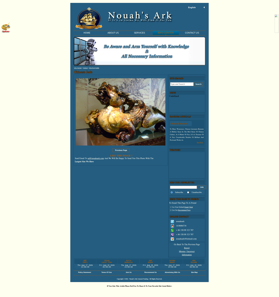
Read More (200, 142)
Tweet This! (114, 291)
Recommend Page (184, 210)
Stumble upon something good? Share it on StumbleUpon (131, 291)
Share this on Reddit (122, 291)
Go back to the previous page (187, 244)
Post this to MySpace (183, 291)
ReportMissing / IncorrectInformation (187, 251)
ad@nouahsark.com (96, 158)
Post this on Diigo (166, 291)
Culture (85, 68)
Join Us (129, 272)
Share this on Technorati (149, 291)
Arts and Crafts (94, 68)
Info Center (78, 68)
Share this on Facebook (175, 291)
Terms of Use (106, 272)
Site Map (194, 272)
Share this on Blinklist (157, 291)
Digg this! (105, 291)
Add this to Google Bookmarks (96, 291)
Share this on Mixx (140, 291)
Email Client (188, 207)
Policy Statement (84, 272)
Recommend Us (150, 272)
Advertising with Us (172, 272)
